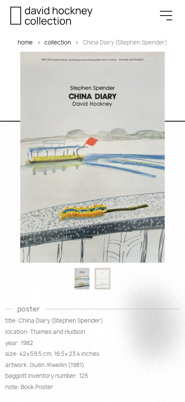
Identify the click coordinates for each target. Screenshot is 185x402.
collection (57, 42)
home (25, 42)
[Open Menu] (166, 15)
